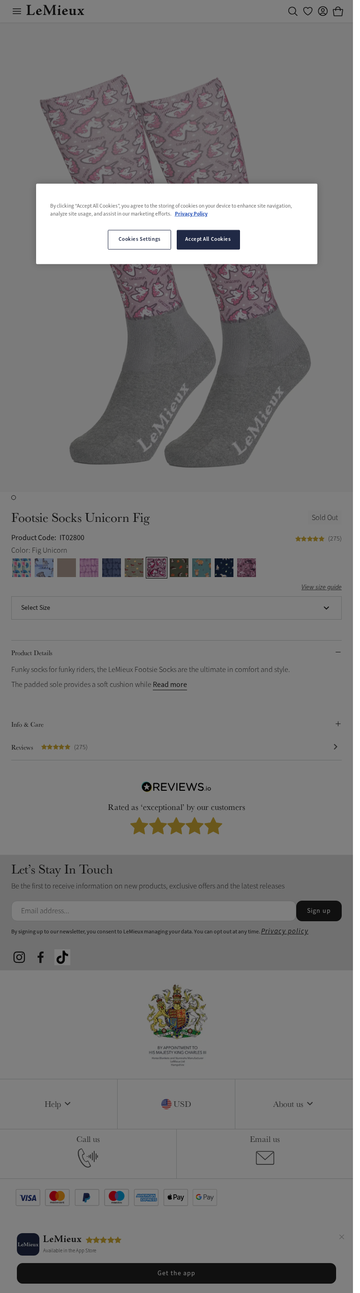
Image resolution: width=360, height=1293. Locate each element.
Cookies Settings (140, 239)
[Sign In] (323, 11)
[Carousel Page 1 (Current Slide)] (13, 497)
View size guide (321, 587)
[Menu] (16, 11)
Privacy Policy (191, 213)
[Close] (341, 1238)
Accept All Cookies (208, 239)
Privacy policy (284, 931)
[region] (176, 223)
